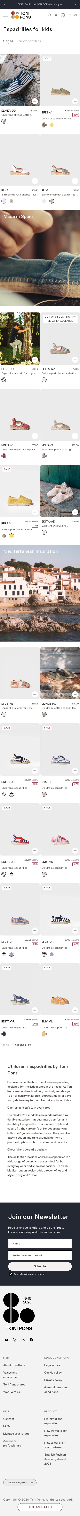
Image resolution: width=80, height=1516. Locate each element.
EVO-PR (47, 782)
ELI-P (4, 190)
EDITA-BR (8, 782)
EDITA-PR (8, 1021)
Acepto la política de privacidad (29, 1274)
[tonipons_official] (14, 1340)
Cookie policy (53, 1372)
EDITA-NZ (48, 369)
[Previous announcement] (4, 4)
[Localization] (63, 15)
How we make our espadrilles (55, 1433)
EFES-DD (7, 369)
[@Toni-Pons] (6, 1340)
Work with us (11, 1392)
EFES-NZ (7, 703)
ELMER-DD (8, 110)
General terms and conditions (56, 1390)
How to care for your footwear (54, 1445)
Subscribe (40, 1266)
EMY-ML (47, 1021)
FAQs (6, 1426)
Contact (8, 1419)
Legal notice (52, 1365)
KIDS (6, 1045)
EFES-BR (7, 942)
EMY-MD (47, 862)
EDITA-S (47, 445)
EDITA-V (7, 445)
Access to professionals (12, 1443)
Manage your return (16, 1433)
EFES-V (46, 112)
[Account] (56, 15)
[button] (5, 15)
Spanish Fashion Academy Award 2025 (55, 1459)
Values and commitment (11, 1375)
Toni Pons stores (14, 1384)
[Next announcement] (75, 4)
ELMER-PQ (49, 703)
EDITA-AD (48, 521)
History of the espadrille (53, 1421)
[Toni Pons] (21, 15)
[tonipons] (23, 1340)
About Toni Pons (14, 1365)
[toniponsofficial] (31, 1340)
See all (8, 41)
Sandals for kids (29, 41)
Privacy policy (53, 1380)
